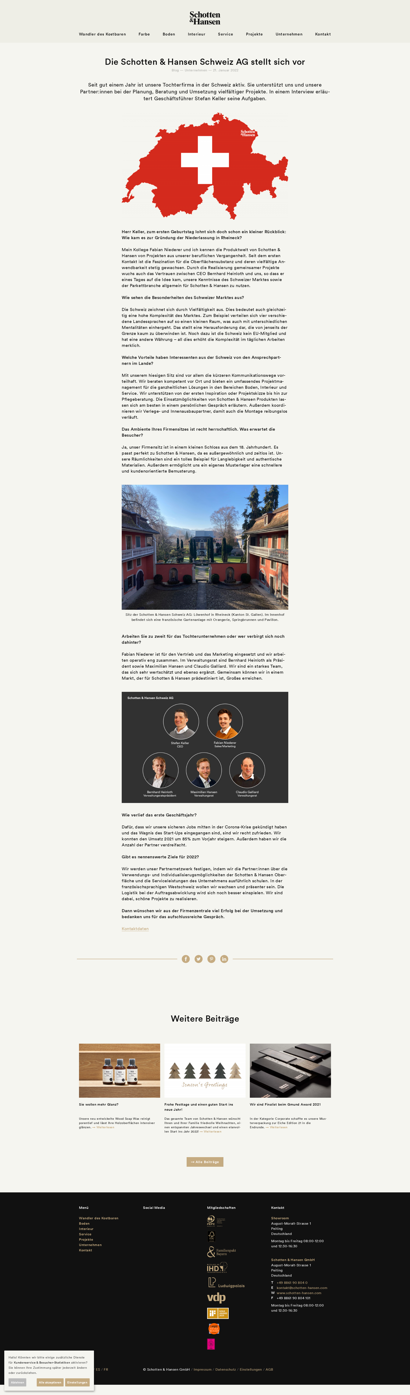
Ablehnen (17, 1382)
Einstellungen (251, 1369)
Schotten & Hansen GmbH (293, 1260)
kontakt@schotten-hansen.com (302, 1288)
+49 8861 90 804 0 (292, 1282)
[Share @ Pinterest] (211, 959)
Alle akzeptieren (50, 1382)
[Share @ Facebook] (186, 959)
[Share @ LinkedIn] (224, 959)
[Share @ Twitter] (198, 959)
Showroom (280, 1218)
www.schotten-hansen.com (299, 1293)
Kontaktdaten (135, 928)
